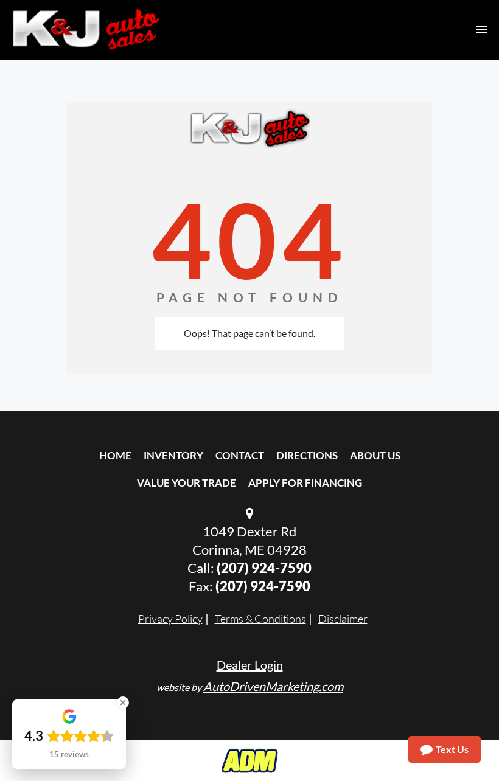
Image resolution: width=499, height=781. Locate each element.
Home (115, 455)
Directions (307, 455)
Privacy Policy (170, 618)
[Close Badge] (123, 702)
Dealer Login (250, 665)
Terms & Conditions (260, 618)
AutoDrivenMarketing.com (273, 686)
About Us (375, 455)
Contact (239, 455)
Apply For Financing (305, 482)
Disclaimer (343, 618)
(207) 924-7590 (264, 568)
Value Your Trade (186, 482)
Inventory (173, 455)
